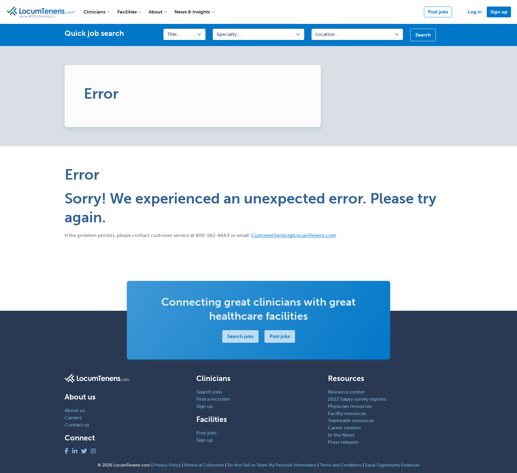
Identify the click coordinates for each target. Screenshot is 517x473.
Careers (73, 417)
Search (423, 35)
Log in (475, 12)
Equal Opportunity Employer (392, 465)
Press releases (343, 442)
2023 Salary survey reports (357, 399)
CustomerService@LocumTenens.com (293, 235)
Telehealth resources (351, 420)
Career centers (344, 428)
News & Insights (192, 12)
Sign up (498, 12)
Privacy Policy (167, 465)
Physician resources (350, 406)
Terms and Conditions (340, 465)
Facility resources (347, 413)
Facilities (127, 12)
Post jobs (438, 12)
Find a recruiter (213, 399)
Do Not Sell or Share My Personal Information (271, 465)
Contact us (77, 425)
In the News (341, 435)
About (155, 12)
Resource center (346, 392)
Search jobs (240, 336)
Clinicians (94, 12)
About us (75, 410)
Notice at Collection (204, 465)
